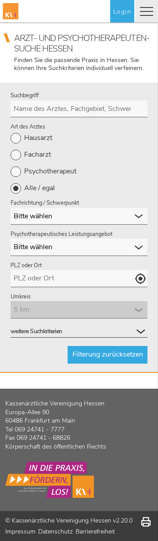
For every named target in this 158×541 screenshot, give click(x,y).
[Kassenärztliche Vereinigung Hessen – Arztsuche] (10, 11)
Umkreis (21, 297)
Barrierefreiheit (95, 531)
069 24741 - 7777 (39, 429)
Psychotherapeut (50, 171)
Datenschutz (55, 531)
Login (122, 11)
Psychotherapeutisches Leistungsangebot (61, 234)
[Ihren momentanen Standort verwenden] (140, 278)
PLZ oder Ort (26, 265)
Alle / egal (39, 188)
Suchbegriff (25, 95)
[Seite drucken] (146, 521)
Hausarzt (38, 138)
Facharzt (37, 154)
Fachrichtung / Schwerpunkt (45, 203)
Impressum (20, 531)
